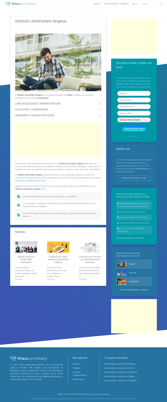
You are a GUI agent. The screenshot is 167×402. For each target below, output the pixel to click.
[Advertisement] (58, 139)
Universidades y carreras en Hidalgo (119, 376)
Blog (134, 4)
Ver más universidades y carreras (134, 290)
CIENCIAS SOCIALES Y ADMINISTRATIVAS (38, 103)
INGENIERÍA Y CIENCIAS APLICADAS (35, 115)
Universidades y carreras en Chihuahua (120, 372)
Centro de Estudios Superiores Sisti (134, 223)
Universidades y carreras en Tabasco (120, 364)
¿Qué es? (97, 4)
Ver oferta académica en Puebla (130, 238)
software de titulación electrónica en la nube (43, 186)
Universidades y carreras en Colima (119, 368)
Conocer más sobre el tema (133, 178)
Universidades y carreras (116, 4)
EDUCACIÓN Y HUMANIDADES (31, 109)
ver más (18, 279)
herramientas (141, 169)
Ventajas (76, 368)
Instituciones (78, 379)
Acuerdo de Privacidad (134, 136)
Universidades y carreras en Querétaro (120, 380)
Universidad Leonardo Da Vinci (132, 212)
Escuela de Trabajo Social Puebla (133, 217)
